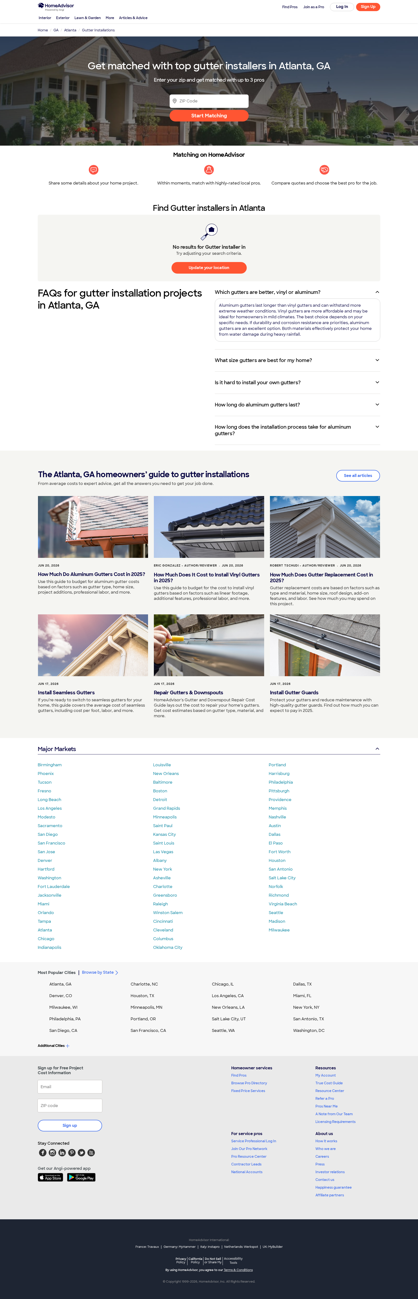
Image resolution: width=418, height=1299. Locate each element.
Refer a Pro (324, 1098)
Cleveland (163, 930)
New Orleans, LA (228, 1007)
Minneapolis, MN (146, 1007)
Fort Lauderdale (54, 886)
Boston (160, 791)
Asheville (162, 877)
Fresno (44, 791)
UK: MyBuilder (273, 1247)
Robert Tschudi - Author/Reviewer (302, 566)
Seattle (276, 912)
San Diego (48, 834)
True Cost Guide (329, 1083)
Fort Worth (280, 851)
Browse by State (98, 972)
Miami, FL (302, 995)
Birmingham (50, 764)
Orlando (46, 912)
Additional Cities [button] (51, 1045)
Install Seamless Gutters (66, 693)
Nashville (277, 817)
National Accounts (246, 1172)
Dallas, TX (302, 984)
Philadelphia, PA (65, 1019)
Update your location (209, 267)
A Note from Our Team (334, 1114)
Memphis (278, 808)
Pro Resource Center (249, 1156)
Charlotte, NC (144, 984)
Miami (43, 904)
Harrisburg (279, 773)
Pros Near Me (326, 1106)
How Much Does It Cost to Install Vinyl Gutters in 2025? (207, 577)
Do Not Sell (213, 1260)
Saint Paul (162, 825)
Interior (45, 18)
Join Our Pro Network (249, 1149)
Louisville (162, 764)
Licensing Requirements (335, 1122)
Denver (45, 860)
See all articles (358, 475)
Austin (275, 825)
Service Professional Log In (253, 1141)
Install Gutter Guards (294, 693)
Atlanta (45, 930)
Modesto (46, 817)
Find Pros (238, 1075)
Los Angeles (50, 808)
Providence (280, 799)
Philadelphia (281, 782)
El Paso (276, 843)
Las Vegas (163, 851)
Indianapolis (49, 947)
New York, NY (306, 1007)
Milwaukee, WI (63, 1007)
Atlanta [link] (70, 30)
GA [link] (56, 30)
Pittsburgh (279, 791)
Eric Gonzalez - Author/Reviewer (185, 566)
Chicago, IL (223, 984)
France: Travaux (147, 1247)
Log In (342, 6)
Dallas (274, 834)
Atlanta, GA (60, 984)
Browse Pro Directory (249, 1083)
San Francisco (51, 843)
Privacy (181, 1260)
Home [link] (43, 30)
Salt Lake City (282, 877)
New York (162, 869)
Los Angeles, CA (228, 995)
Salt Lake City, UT (229, 1019)
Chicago (46, 938)
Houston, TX (142, 995)
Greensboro (165, 895)
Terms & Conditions (238, 1270)
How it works (326, 1141)
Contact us (324, 1180)
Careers (322, 1156)
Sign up (70, 1125)
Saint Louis (163, 843)
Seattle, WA (223, 1030)
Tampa (44, 921)
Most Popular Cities (57, 972)
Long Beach (49, 799)
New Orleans (166, 773)
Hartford (46, 869)
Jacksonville (49, 895)
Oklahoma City (167, 947)
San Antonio (281, 869)
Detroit (160, 799)
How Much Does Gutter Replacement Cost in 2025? (321, 577)
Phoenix (46, 773)
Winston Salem (168, 912)
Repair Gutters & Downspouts (188, 693)
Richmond (279, 895)
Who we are (325, 1149)
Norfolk (276, 886)
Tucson (45, 782)
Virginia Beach (283, 904)
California (195, 1260)
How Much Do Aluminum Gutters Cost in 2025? (91, 574)
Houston (277, 860)
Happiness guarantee (333, 1187)
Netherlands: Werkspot (241, 1247)
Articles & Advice (133, 18)
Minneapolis (165, 817)
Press (320, 1164)
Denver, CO (60, 995)
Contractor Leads (246, 1164)
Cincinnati (163, 921)
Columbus (163, 938)
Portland (277, 764)
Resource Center (329, 1091)
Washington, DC (309, 1030)
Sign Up (368, 6)
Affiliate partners (329, 1195)
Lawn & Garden (88, 18)
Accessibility (233, 1261)
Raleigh (160, 904)
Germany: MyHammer (180, 1247)
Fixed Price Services (248, 1091)
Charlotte (162, 886)
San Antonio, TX (308, 1019)
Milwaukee (279, 930)
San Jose (46, 851)
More (110, 18)
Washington (49, 877)
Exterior (63, 18)
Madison (277, 921)
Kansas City (164, 834)
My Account (325, 1075)
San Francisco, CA (148, 1030)
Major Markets (57, 749)
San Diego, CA (63, 1030)
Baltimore (162, 782)
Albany (160, 860)
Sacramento (50, 825)
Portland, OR (143, 1019)
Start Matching (209, 116)
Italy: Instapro (210, 1247)
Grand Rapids (166, 808)
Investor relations (330, 1172)
